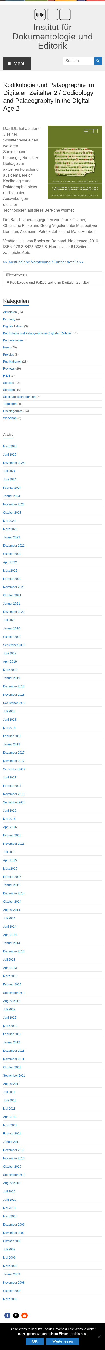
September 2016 (14, 802)
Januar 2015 (11, 885)
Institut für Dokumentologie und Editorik (52, 36)
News (7, 347)
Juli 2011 (9, 1092)
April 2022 (10, 562)
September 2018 (14, 703)
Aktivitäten (10, 312)
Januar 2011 (11, 1142)
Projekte (8, 354)
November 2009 (14, 1233)
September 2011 (14, 1075)
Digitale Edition (13, 326)
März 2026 (10, 446)
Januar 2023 (11, 537)
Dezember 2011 (13, 1050)
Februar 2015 (12, 877)
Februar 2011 (12, 1133)
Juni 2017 (9, 777)
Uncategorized (13, 411)
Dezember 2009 (14, 1224)
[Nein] (98, 1336)
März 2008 (10, 1299)
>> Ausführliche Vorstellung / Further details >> (43, 262)
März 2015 (10, 868)
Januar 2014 (11, 943)
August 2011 (11, 1084)
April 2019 (10, 661)
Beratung (9, 319)
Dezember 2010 (14, 1150)
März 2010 (10, 1216)
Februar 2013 (12, 984)
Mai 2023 (9, 521)
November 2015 (14, 843)
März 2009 (10, 1266)
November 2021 (14, 587)
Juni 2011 (9, 1100)
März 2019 (10, 670)
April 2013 (10, 968)
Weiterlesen (62, 1341)
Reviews (9, 368)
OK (35, 1341)
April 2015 (10, 860)
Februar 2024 (12, 487)
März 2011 (10, 1125)
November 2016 (14, 794)
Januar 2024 (11, 496)
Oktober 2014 (12, 901)
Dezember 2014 (14, 893)
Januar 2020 (11, 628)
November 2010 (14, 1158)
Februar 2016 (12, 835)
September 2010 (14, 1175)
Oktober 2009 (12, 1241)
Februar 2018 (12, 736)
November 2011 (13, 1059)
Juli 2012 (9, 1009)
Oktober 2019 (12, 636)
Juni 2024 (9, 479)
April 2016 (10, 827)
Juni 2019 (9, 653)
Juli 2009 (9, 1249)
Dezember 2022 (14, 545)
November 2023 (14, 504)
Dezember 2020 (14, 612)
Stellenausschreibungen (19, 397)
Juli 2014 (9, 918)
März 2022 (10, 570)
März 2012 (10, 1026)
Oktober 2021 (12, 595)
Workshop (10, 418)
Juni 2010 (9, 1199)
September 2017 (14, 769)
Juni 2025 (9, 454)
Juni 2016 (9, 810)
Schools (8, 382)
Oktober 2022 (12, 554)
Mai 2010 (9, 1208)
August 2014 (11, 910)
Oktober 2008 (12, 1291)
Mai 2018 (9, 728)
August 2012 (11, 1001)
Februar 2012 (12, 1034)
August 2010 (11, 1183)
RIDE (6, 375)
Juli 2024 (9, 471)
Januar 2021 (11, 603)
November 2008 (14, 1282)
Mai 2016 (9, 819)
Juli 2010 (9, 1191)
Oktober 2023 (12, 512)
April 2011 (10, 1117)
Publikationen (12, 361)
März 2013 (10, 976)
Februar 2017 (12, 786)
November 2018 (14, 694)
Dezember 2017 (14, 752)
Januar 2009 (11, 1274)
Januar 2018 (11, 744)
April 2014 (10, 935)
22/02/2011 (19, 275)
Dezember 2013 (14, 951)
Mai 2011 (9, 1108)
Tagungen (10, 404)
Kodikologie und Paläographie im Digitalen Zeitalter (49, 282)
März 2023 (10, 529)
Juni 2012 (9, 1017)
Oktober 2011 (12, 1067)
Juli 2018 (9, 711)
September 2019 (14, 645)
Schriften (9, 390)
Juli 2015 (9, 852)
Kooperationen (13, 340)
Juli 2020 (9, 620)
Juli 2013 (9, 959)
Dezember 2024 (14, 463)
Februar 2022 (12, 579)
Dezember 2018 (14, 686)
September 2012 (14, 992)
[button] (7, 1315)
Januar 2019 (11, 678)
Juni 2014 (9, 926)
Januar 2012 (11, 1042)
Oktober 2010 (12, 1166)
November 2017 (14, 761)
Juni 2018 (9, 719)
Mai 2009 (9, 1257)
